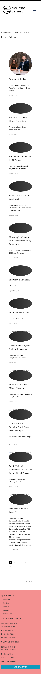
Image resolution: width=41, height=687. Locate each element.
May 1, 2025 (13, 134)
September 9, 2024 (14, 291)
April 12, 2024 (13, 487)
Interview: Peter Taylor (19, 312)
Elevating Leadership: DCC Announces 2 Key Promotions (20, 240)
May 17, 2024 (13, 402)
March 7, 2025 (13, 173)
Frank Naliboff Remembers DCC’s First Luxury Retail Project (20, 469)
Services (6, 603)
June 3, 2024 (13, 362)
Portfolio (6, 599)
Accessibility (7, 614)
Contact (6, 610)
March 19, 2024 (13, 550)
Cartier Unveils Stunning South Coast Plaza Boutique (19, 427)
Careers (6, 607)
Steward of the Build (18, 79)
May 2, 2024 (13, 444)
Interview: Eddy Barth (19, 279)
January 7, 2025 (13, 258)
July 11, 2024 (13, 323)
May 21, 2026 (13, 95)
